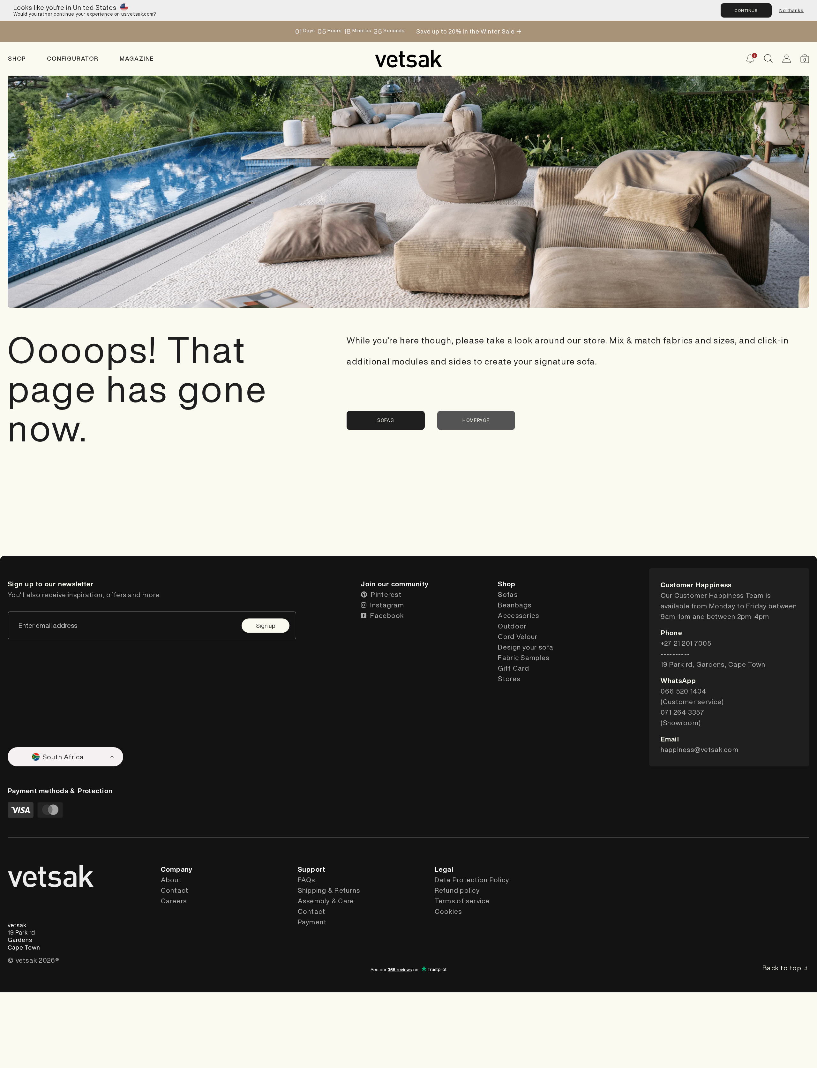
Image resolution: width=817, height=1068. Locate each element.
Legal (444, 869)
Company (177, 869)
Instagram (387, 605)
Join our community (395, 584)
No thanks (791, 10)
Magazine (137, 58)
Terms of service (462, 901)
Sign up (265, 625)
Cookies (448, 911)
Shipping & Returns (329, 890)
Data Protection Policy (472, 879)
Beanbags (514, 605)
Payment (312, 922)
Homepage (476, 420)
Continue (746, 10)
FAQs (306, 879)
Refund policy (457, 890)
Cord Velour (517, 636)
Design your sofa (525, 647)
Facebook (387, 615)
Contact (175, 890)
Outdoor (512, 626)
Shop (17, 58)
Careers (174, 901)
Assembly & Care (326, 901)
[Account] (786, 58)
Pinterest (386, 594)
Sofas (385, 420)
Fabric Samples (523, 657)
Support (312, 869)
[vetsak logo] (408, 59)
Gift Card (513, 668)
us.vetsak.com (137, 14)
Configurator (73, 58)
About (171, 879)
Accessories (518, 615)
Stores (509, 678)
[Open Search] (768, 58)
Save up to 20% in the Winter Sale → (469, 31)
